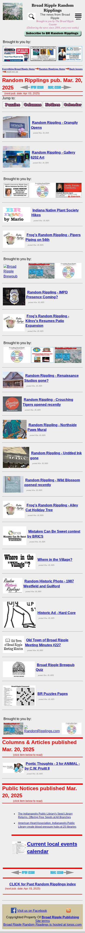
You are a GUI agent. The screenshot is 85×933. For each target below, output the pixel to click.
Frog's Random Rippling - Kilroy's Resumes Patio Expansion (47, 321)
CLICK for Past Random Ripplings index (42, 884)
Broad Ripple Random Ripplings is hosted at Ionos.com (42, 924)
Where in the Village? (54, 559)
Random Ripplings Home (52, 69)
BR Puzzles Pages (52, 694)
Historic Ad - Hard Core (56, 613)
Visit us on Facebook (32, 910)
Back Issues (76, 69)
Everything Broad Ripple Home (18, 69)
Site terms (42, 921)
